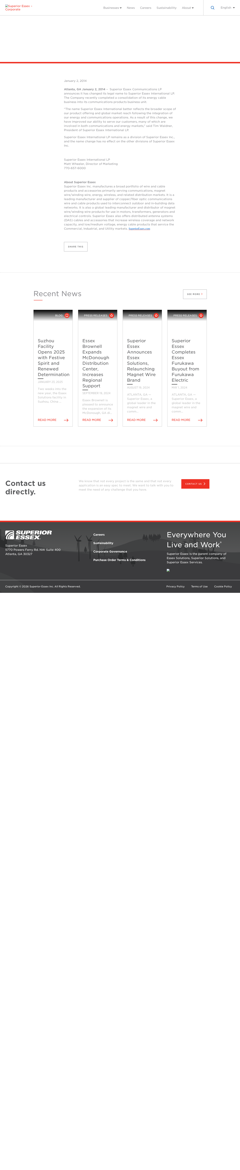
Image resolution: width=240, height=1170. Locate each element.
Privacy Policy (175, 586)
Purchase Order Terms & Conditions (119, 560)
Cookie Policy (223, 586)
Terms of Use (199, 586)
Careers (145, 8)
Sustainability (167, 8)
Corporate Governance (110, 551)
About (186, 8)
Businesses (111, 8)
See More (194, 294)
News (131, 8)
